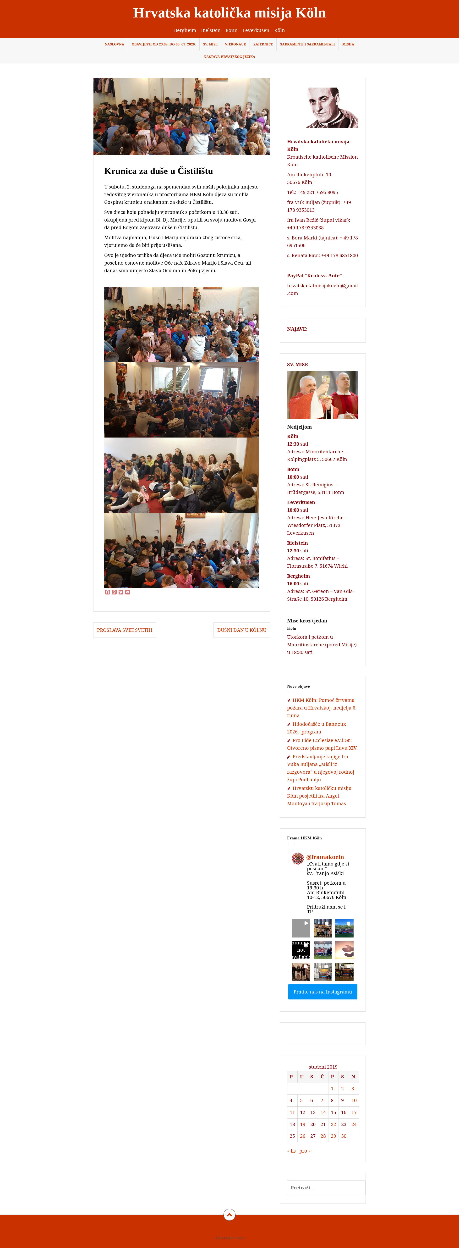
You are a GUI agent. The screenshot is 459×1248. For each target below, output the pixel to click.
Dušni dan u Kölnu (241, 630)
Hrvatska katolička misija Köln (229, 13)
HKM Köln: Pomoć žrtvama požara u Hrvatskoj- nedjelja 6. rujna (321, 708)
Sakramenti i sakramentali (307, 44)
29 (333, 1136)
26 (302, 1136)
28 (323, 1136)
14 (323, 1112)
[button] (301, 928)
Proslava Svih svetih (124, 630)
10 (354, 1100)
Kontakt (253, 1228)
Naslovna (114, 44)
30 (343, 1136)
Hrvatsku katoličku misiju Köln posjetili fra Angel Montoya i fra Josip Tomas (319, 796)
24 (354, 1124)
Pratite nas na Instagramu (323, 991)
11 (292, 1112)
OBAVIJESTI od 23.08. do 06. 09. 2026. (164, 44)
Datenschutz (232, 1228)
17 (354, 1112)
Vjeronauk (235, 44)
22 (333, 1124)
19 (302, 1124)
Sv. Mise (210, 44)
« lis (291, 1151)
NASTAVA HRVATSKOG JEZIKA (229, 56)
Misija (348, 44)
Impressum (209, 1228)
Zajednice (263, 44)
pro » (305, 1151)
